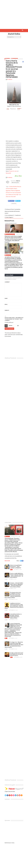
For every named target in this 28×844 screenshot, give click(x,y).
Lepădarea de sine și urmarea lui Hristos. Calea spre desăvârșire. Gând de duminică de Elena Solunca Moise (14, 606)
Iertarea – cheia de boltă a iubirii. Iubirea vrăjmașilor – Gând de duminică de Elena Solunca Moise (16, 584)
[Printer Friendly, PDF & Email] (18, 175)
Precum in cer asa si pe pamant (13, 192)
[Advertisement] (14, 14)
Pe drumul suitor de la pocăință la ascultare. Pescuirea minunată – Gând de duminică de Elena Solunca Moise (13, 595)
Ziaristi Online (14, 34)
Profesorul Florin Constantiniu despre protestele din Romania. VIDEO (12, 211)
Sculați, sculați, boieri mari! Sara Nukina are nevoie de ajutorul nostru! (16, 654)
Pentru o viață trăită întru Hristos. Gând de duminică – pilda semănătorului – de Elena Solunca (16, 575)
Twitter (18, 200)
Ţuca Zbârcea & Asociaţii (12, 194)
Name (6, 298)
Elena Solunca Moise (10, 234)
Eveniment (8, 255)
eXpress (18, 180)
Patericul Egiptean (15, 190)
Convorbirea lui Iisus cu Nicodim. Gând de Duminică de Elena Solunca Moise (16, 616)
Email (6, 304)
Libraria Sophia (9, 188)
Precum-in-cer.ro (13, 171)
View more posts (15, 182)
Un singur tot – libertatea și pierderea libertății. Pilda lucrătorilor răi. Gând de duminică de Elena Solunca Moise (14, 644)
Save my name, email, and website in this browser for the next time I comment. (14, 319)
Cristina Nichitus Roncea (15, 186)
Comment (7, 282)
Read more (7, 560)
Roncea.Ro (8, 173)
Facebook (12, 200)
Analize (7, 536)
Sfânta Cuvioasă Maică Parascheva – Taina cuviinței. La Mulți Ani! (15, 566)
